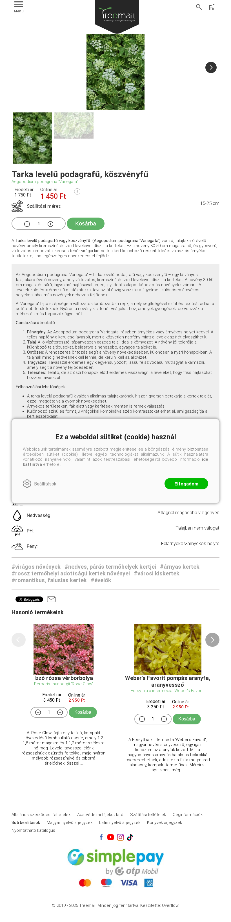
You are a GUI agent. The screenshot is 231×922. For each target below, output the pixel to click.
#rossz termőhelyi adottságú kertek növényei (71, 573)
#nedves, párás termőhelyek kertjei (110, 566)
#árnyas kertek (179, 566)
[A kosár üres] (212, 7)
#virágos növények (36, 566)
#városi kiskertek (156, 573)
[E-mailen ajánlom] (51, 599)
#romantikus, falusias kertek (49, 580)
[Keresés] (199, 7)
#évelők (101, 580)
